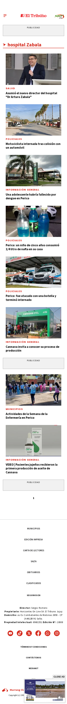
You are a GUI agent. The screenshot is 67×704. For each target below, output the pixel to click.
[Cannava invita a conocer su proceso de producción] (33, 322)
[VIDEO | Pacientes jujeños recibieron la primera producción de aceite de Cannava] (33, 440)
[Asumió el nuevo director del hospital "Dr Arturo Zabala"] (33, 69)
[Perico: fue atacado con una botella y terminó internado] (33, 272)
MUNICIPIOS (33, 528)
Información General (22, 189)
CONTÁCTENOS (33, 657)
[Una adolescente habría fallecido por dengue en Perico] (33, 170)
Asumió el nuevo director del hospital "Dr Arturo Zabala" (31, 95)
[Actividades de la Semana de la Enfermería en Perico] (33, 390)
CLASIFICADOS (33, 583)
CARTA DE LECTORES (33, 550)
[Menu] (5, 15)
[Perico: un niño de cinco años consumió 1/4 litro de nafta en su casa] (33, 221)
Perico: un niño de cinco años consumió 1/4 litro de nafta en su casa (32, 247)
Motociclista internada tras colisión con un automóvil (33, 146)
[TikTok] (20, 633)
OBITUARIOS (33, 572)
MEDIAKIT (33, 668)
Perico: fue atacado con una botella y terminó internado (31, 298)
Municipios (14, 409)
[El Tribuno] (33, 15)
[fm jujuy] (59, 16)
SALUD (10, 88)
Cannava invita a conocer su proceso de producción (32, 348)
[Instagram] (57, 633)
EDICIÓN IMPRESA (33, 539)
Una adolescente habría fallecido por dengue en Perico (31, 196)
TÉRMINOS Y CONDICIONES (33, 646)
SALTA (33, 561)
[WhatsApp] (47, 633)
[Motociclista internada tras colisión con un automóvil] (33, 120)
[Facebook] (38, 633)
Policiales (14, 139)
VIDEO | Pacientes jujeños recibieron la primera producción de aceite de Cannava (32, 468)
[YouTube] (10, 633)
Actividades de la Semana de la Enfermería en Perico (27, 416)
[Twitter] (29, 633)
